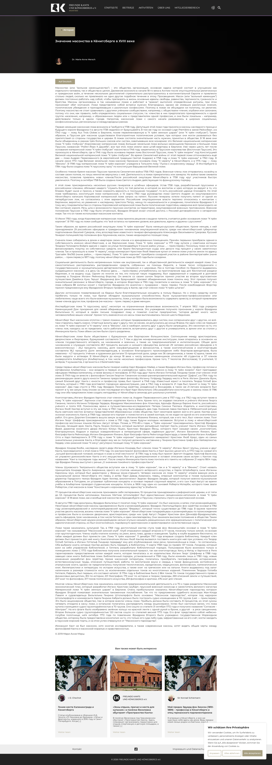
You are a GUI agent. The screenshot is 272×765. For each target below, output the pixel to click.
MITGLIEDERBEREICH (187, 7)
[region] (235, 741)
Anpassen (215, 753)
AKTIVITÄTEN (146, 7)
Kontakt (77, 749)
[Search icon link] (219, 8)
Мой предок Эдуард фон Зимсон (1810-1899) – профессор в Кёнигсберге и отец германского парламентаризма (191, 710)
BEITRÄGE (128, 7)
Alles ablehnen (232, 753)
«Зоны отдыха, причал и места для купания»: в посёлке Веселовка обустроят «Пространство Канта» (133, 710)
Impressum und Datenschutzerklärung (195, 749)
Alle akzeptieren (252, 753)
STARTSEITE (111, 7)
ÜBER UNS (164, 7)
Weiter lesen (64, 732)
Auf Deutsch (65, 81)
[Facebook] (136, 749)
